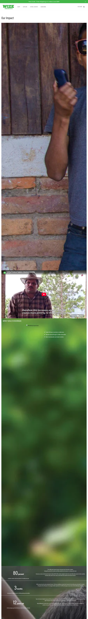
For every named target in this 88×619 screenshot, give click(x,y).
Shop (18, 7)
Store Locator (34, 7)
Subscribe (43, 7)
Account (80, 7)
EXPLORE (25, 7)
